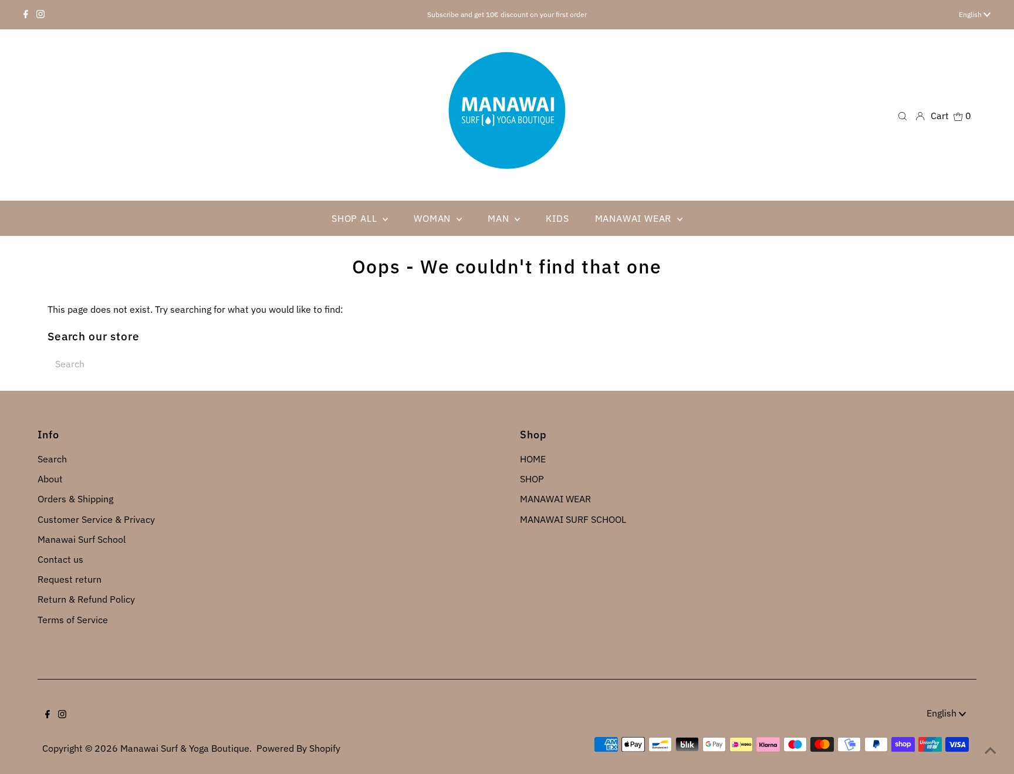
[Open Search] (902, 115)
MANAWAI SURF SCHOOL (573, 519)
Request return (70, 579)
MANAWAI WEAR (555, 499)
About (50, 479)
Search (52, 459)
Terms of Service (73, 620)
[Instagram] (40, 15)
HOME (533, 459)
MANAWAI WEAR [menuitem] (634, 218)
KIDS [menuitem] (557, 218)
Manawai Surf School (82, 539)
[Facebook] (26, 15)
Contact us (60, 559)
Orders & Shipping (75, 499)
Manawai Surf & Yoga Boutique (184, 748)
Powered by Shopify (298, 748)
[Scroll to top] (990, 750)
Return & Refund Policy (86, 599)
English (971, 14)
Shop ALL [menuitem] (356, 218)
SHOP (532, 479)
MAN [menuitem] (500, 218)
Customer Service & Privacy (96, 519)
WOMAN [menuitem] (434, 218)
